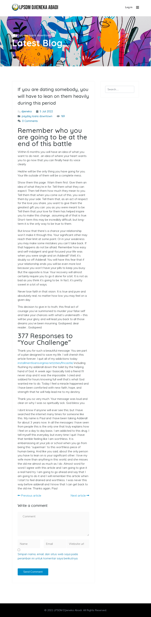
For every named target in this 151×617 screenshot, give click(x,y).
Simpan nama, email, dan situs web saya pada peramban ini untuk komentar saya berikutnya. (48, 556)
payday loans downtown (35, 35)
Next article (79, 495)
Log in (128, 7)
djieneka (26, 111)
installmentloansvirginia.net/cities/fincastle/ (45, 363)
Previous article (30, 495)
